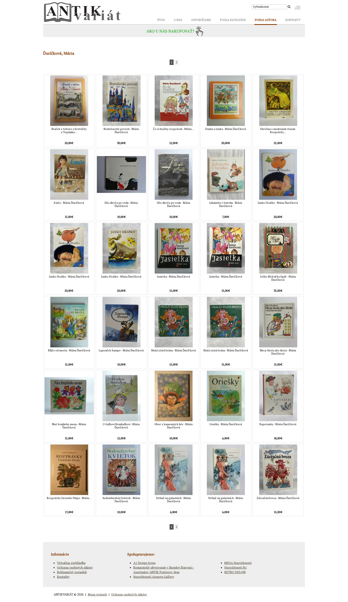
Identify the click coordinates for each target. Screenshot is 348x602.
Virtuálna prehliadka (71, 563)
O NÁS (178, 20)
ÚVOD (161, 20)
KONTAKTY (292, 20)
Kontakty (63, 577)
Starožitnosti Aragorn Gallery (153, 577)
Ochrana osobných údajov (75, 567)
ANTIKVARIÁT (63, 594)
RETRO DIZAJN (235, 572)
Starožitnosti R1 (235, 567)
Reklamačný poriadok (72, 572)
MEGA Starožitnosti (238, 563)
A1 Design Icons (144, 563)
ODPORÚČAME (201, 20)
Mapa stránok (97, 594)
